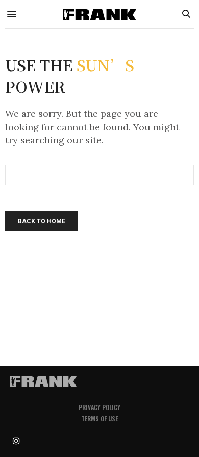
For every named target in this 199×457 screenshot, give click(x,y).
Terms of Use (99, 418)
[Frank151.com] (100, 14)
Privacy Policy (99, 407)
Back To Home (41, 221)
